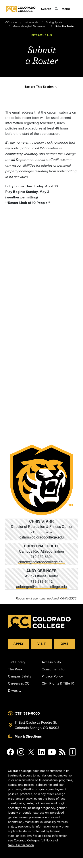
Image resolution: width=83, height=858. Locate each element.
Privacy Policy (52, 676)
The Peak (15, 669)
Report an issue (27, 598)
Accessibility (51, 662)
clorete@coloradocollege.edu (41, 561)
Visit (41, 643)
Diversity (14, 690)
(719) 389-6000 (27, 713)
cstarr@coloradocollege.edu (41, 537)
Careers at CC (18, 683)
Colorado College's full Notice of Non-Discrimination (33, 842)
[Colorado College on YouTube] (52, 752)
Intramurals (31, 22)
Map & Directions (28, 736)
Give (64, 643)
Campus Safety (19, 676)
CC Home (11, 22)
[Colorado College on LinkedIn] (41, 752)
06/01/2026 (68, 598)
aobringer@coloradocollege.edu (41, 586)
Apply (19, 643)
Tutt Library (16, 662)
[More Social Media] (72, 752)
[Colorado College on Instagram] (21, 752)
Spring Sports (54, 22)
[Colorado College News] (62, 752)
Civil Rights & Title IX (58, 683)
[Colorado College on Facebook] (10, 752)
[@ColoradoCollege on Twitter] (31, 752)
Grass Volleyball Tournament (30, 26)
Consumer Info (53, 669)
